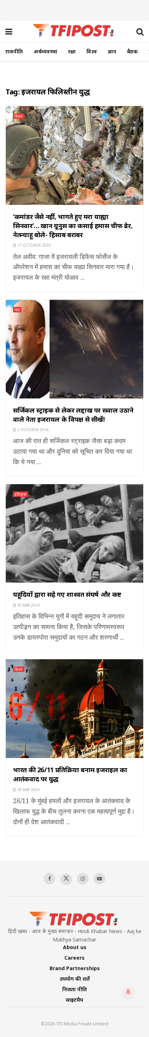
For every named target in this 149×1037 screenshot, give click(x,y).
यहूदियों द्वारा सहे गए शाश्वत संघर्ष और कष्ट (67, 594)
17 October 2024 (33, 245)
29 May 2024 (27, 789)
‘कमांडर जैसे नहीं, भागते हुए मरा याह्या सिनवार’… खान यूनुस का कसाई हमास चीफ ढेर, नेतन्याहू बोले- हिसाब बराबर (72, 225)
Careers (74, 957)
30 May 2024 (27, 605)
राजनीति (14, 51)
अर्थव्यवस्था (45, 51)
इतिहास (20, 494)
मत (17, 309)
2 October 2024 (32, 429)
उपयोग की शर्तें (75, 978)
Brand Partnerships (75, 968)
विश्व (91, 51)
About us (74, 947)
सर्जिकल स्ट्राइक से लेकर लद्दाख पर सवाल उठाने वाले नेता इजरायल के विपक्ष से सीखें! (73, 415)
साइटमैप (74, 999)
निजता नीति (74, 989)
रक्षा (72, 51)
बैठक (132, 51)
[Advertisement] (74, 9)
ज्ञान (112, 51)
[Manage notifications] (128, 992)
